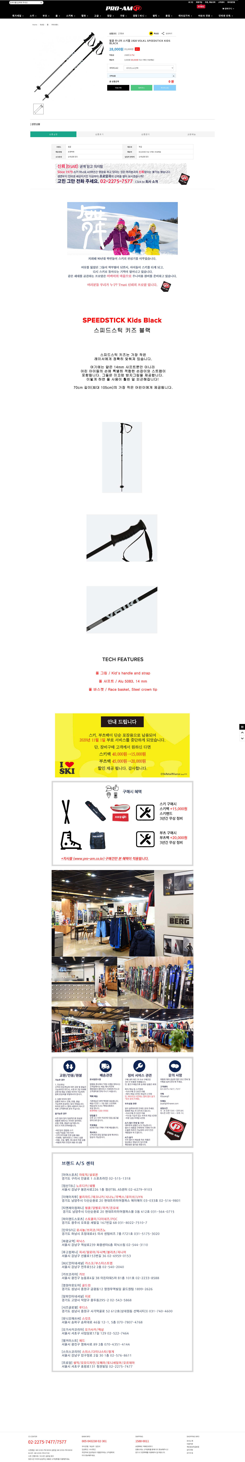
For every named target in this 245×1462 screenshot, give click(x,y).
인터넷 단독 (225, 15)
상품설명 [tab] (53, 134)
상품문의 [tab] (145, 134)
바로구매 (118, 87)
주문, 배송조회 (210, 2)
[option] (68, 66)
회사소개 (190, 1441)
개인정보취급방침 (193, 1447)
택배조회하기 (148, 1446)
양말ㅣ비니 (139, 15)
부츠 (45, 15)
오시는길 (190, 1453)
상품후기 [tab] (99, 134)
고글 (97, 15)
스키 (32, 15)
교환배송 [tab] (191, 134)
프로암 (42, 24)
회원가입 (199, 2)
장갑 (109, 15)
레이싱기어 (185, 15)
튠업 (168, 15)
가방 (122, 15)
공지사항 (190, 1450)
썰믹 (155, 15)
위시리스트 (165, 87)
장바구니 (141, 87)
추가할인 (201, 6)
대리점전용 (231, 2)
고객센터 (221, 2)
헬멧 (84, 15)
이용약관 (190, 1444)
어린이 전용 (204, 15)
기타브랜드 (54, 24)
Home (34, 24)
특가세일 (17, 15)
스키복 (70, 15)
